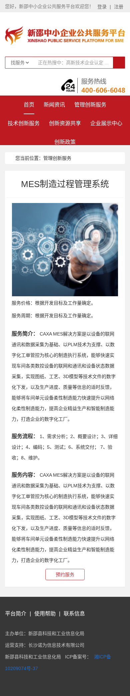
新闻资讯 (54, 105)
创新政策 (65, 142)
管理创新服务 (90, 105)
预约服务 (65, 574)
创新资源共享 (65, 123)
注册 (118, 6)
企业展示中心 (106, 123)
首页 (29, 105)
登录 (102, 6)
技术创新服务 (24, 123)
